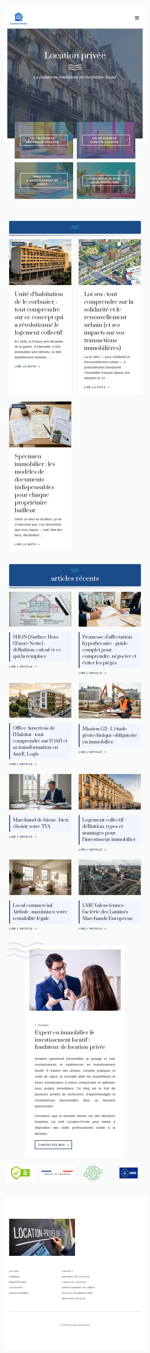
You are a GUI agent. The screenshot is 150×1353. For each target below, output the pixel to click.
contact (67, 1271)
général (14, 1277)
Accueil (14, 1271)
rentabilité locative (76, 1277)
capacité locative (74, 1282)
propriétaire (17, 1282)
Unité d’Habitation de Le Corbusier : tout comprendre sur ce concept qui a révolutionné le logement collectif (39, 314)
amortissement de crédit (78, 1287)
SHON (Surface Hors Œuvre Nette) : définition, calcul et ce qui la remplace (37, 647)
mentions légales (74, 1298)
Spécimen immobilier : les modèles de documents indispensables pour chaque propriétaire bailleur (35, 483)
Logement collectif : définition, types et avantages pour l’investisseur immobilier (109, 830)
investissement (19, 1293)
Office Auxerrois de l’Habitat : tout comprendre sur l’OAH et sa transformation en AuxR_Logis (40, 741)
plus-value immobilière (77, 1293)
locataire (15, 1287)
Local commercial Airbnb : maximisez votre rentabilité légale (40, 912)
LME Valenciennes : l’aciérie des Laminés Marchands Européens (107, 912)
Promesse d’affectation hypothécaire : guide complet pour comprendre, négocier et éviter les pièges (109, 650)
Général (18, 244)
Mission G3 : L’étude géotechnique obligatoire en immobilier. (109, 735)
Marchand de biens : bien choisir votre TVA (41, 823)
